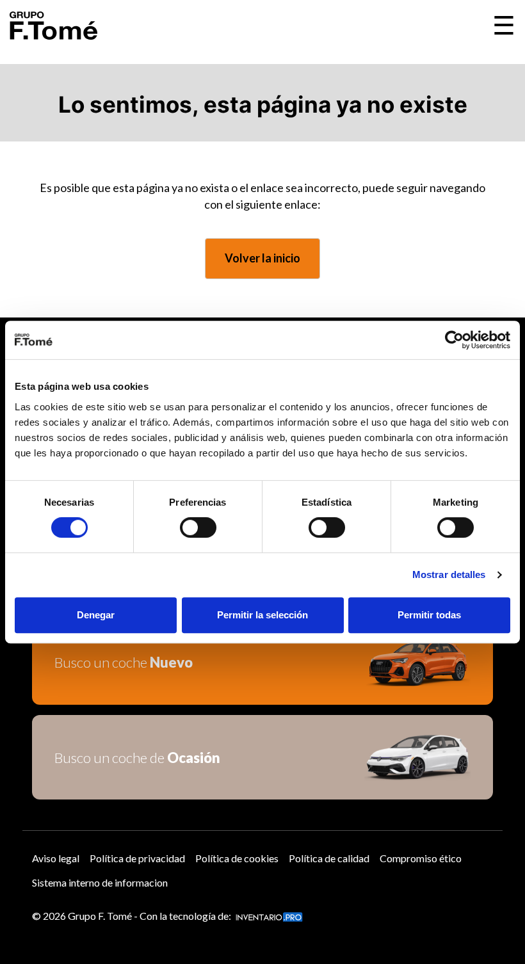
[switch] (198, 527)
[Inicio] (53, 26)
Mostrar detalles (449, 574)
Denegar (96, 614)
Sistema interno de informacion (100, 882)
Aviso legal (55, 858)
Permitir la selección (262, 614)
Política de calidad (329, 858)
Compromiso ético (421, 858)
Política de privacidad (137, 858)
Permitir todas (429, 614)
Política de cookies (237, 858)
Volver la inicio (262, 258)
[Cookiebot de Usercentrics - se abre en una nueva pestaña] (454, 339)
